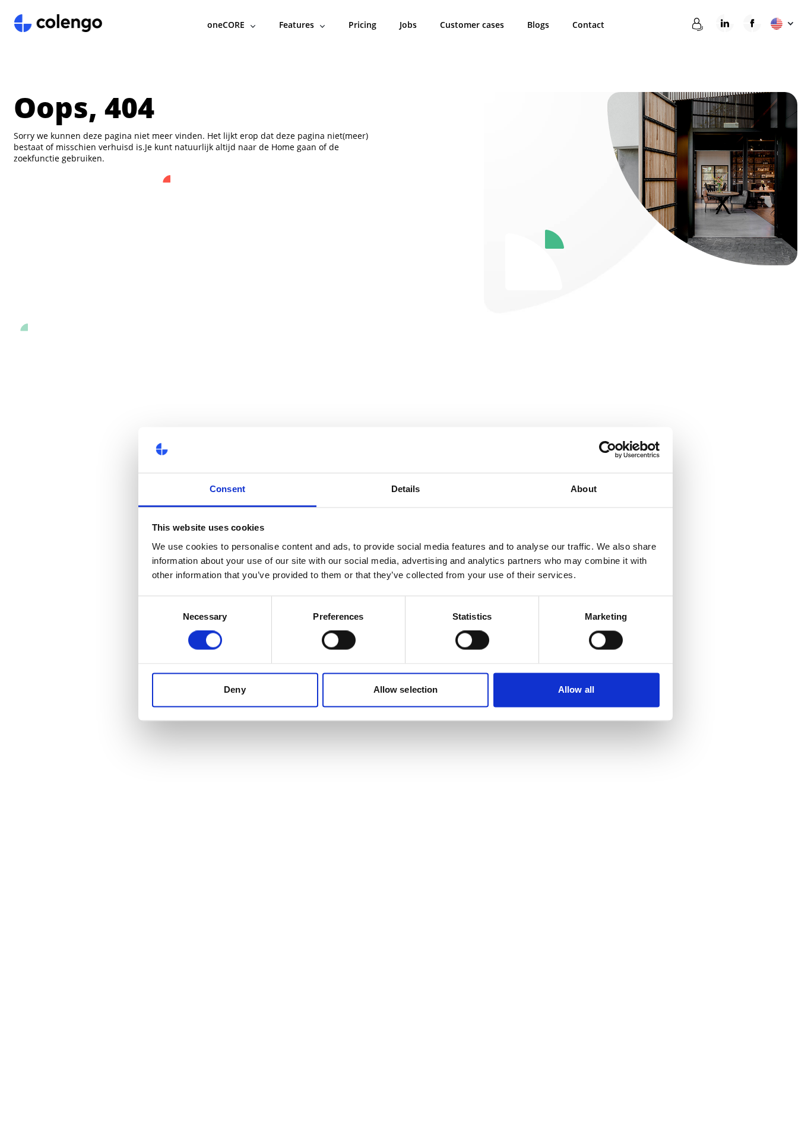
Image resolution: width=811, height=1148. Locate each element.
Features (296, 24)
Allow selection (405, 689)
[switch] (339, 640)
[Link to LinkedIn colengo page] (725, 23)
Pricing (362, 24)
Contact (588, 24)
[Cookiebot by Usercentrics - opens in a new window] (608, 450)
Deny (234, 689)
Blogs (538, 24)
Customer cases (472, 24)
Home (282, 147)
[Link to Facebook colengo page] (752, 23)
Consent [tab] (227, 489)
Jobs (408, 24)
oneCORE (226, 24)
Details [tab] (405, 489)
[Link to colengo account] (697, 25)
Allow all (576, 689)
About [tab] (584, 489)
